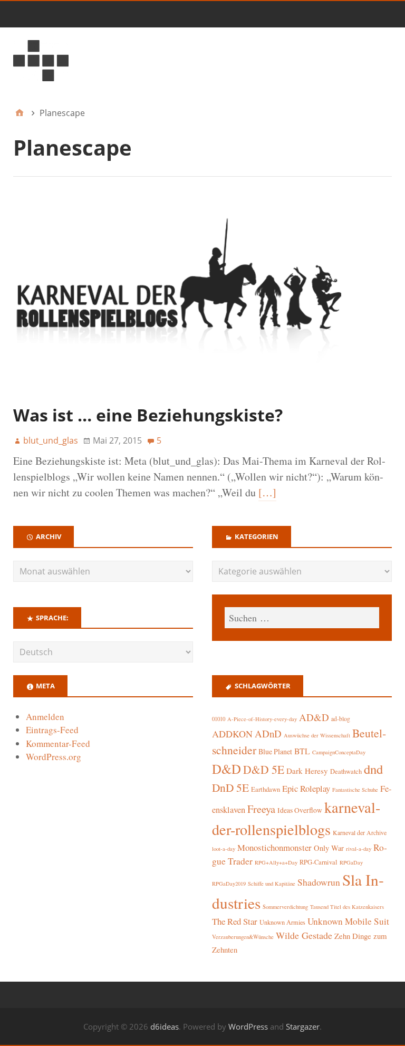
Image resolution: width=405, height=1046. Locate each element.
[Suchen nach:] (302, 617)
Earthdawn (265, 789)
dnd (373, 769)
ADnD (268, 733)
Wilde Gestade (304, 935)
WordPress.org (53, 757)
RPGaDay (351, 862)
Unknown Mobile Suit (348, 921)
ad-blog (340, 719)
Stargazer (303, 1026)
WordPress (248, 1026)
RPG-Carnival (319, 862)
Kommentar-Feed (58, 743)
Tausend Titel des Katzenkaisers (347, 906)
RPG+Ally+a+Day (276, 862)
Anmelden (45, 717)
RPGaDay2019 (229, 883)
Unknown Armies (282, 922)
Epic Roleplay (306, 788)
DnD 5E (230, 787)
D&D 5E (263, 769)
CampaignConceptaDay (338, 752)
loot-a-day (223, 848)
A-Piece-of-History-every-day (262, 719)
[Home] (19, 113)
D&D (226, 769)
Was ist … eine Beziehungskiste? (148, 415)
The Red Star (234, 921)
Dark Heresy (307, 770)
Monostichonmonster (274, 847)
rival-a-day (358, 848)
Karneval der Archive (360, 833)
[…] (267, 492)
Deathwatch (346, 771)
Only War (329, 848)
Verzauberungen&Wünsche (243, 937)
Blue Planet (275, 751)
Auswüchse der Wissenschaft (317, 735)
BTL (302, 750)
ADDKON (232, 733)
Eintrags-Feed (52, 730)
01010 (218, 719)
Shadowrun (318, 882)
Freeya (261, 809)
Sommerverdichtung (285, 906)
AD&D (314, 717)
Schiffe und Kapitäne (271, 883)
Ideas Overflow (299, 810)
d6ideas (164, 1026)
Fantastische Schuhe (355, 789)
